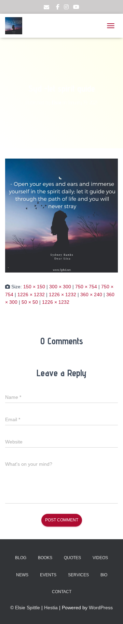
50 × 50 (30, 302)
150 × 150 (34, 286)
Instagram (66, 8)
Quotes (72, 557)
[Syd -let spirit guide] (61, 215)
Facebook (57, 8)
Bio (103, 575)
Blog (20, 557)
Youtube (76, 8)
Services (78, 575)
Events (48, 575)
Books (45, 557)
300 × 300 (60, 286)
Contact (61, 591)
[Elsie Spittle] (16, 25)
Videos (100, 557)
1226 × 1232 (31, 294)
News (22, 575)
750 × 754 (86, 286)
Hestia (51, 607)
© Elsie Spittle (25, 607)
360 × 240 (91, 294)
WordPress (101, 607)
